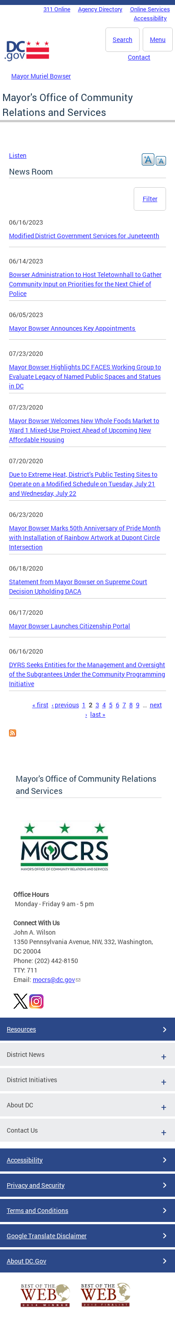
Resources (21, 1029)
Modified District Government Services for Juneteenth (84, 235)
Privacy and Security (36, 1185)
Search (122, 39)
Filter (150, 198)
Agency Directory (100, 9)
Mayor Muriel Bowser (41, 76)
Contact (139, 57)
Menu (158, 39)
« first (40, 705)
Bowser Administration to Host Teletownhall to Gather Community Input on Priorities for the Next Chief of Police (85, 284)
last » (97, 714)
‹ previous (65, 705)
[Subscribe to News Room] (12, 734)
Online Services (150, 9)
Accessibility (150, 18)
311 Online (57, 9)
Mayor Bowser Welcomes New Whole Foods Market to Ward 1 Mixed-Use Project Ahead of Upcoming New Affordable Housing (84, 430)
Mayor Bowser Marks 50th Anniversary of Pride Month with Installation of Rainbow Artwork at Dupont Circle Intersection (85, 537)
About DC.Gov (26, 1261)
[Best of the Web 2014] (45, 1307)
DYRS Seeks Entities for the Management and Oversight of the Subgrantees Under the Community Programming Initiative (87, 674)
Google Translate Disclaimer (47, 1235)
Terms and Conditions (37, 1210)
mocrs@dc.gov (54, 979)
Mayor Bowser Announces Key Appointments (72, 328)
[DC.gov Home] (26, 59)
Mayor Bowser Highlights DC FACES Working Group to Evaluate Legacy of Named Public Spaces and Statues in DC (85, 376)
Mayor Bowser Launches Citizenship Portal (69, 626)
